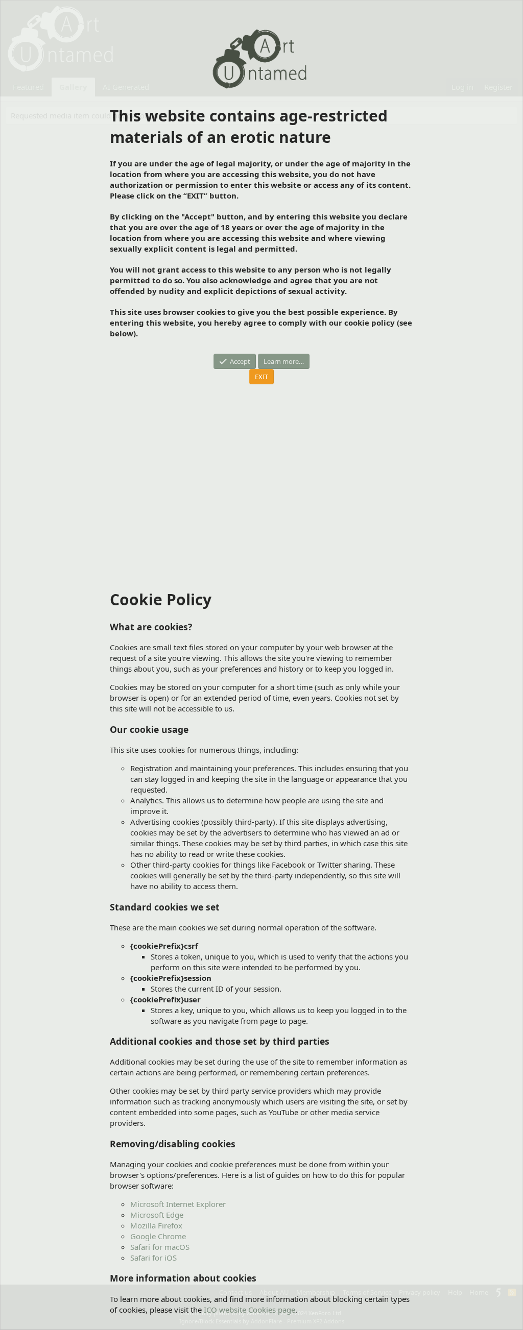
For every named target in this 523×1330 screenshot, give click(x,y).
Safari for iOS (153, 1257)
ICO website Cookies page (249, 1309)
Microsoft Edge (156, 1215)
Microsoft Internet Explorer (178, 1204)
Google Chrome (158, 1236)
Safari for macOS (159, 1247)
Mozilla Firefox (156, 1225)
